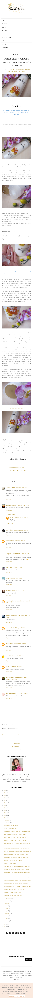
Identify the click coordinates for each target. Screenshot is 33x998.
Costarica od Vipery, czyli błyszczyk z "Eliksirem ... (16, 857)
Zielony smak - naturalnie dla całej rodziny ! (15, 834)
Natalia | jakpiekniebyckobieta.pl (15, 677)
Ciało (4, 27)
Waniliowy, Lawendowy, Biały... (15, 601)
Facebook (16, 746)
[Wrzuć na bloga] (14, 470)
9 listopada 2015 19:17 (22, 530)
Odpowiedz (9, 499)
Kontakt (16, 743)
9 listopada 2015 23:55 (20, 643)
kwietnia (7, 913)
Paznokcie (6, 30)
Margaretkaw (10, 540)
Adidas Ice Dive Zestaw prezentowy (12, 892)
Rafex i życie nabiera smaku (11, 825)
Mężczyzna (6, 37)
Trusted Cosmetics (14, 71)
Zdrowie (5, 47)
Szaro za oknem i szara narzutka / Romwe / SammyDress (18, 877)
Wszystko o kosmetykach (13, 553)
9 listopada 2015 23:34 (21, 628)
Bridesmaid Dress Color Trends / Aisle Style (14, 889)
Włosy (4, 23)
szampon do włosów (23, 69)
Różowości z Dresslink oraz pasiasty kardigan (15, 840)
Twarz (4, 20)
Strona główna (16, 735)
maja (6, 911)
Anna (7, 666)
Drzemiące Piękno (11, 693)
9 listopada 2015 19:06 (23, 505)
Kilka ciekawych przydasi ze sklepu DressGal (15, 837)
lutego (6, 918)
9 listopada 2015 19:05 (21, 487)
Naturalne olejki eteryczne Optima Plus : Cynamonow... (17, 880)
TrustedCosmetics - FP (16, 408)
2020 (5, 805)
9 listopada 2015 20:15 (19, 567)
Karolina (8, 590)
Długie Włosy (9, 643)
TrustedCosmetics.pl (9, 132)
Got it (22, 996)
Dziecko (5, 34)
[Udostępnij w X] (17, 470)
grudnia (7, 820)
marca (6, 916)
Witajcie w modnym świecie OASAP (13, 860)
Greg (7, 578)
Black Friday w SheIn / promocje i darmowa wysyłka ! (17, 831)
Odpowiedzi (11, 514)
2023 (5, 798)
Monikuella (9, 567)
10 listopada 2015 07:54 (15, 666)
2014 (5, 924)
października (8, 898)
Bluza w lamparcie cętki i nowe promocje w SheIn (16, 854)
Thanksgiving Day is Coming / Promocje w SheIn (16, 883)
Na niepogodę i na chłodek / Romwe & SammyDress (17, 866)
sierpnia (7, 903)
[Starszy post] (30, 734)
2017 (5, 813)
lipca (6, 906)
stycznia (7, 921)
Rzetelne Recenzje (11, 505)
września (7, 901)
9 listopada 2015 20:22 (15, 578)
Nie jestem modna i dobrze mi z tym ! (13, 895)
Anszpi (8, 656)
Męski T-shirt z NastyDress (10, 828)
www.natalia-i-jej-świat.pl (13, 615)
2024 (5, 795)
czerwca (7, 908)
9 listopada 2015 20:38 (17, 590)
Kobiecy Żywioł (10, 487)
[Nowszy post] (2, 734)
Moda (4, 44)
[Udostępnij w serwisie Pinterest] (25, 470)
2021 (5, 803)
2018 (5, 810)
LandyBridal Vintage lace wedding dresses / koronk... (17, 869)
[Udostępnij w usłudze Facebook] (21, 470)
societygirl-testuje (11, 530)
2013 (5, 926)
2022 (5, 800)
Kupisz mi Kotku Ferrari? (10, 863)
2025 (5, 793)
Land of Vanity (10, 628)
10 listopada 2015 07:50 (21, 517)
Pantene (12, 69)
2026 (5, 790)
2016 (5, 815)
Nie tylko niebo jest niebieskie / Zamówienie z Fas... (16, 848)
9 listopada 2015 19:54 (20, 540)
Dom (3, 41)
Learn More (13, 996)
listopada (7, 822)
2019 (5, 808)
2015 (5, 818)
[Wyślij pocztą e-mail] (10, 470)
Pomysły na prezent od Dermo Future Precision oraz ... (17, 851)
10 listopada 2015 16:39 (23, 693)
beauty (12, 517)
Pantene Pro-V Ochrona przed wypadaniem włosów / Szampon (16, 62)
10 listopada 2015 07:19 (16, 656)
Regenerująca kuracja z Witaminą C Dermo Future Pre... (17, 886)
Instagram (16, 749)
